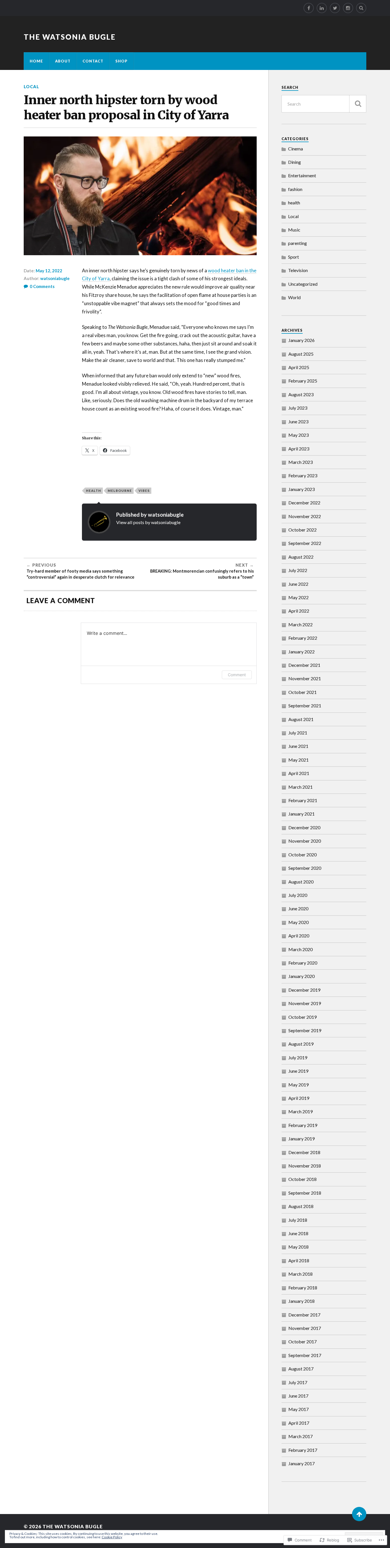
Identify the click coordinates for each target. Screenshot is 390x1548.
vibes (144, 490)
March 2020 (300, 949)
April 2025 (298, 367)
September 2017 (304, 1355)
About (63, 61)
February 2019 (302, 1125)
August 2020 (300, 881)
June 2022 (298, 584)
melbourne (120, 490)
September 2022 (304, 543)
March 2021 (300, 787)
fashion (295, 189)
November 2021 (304, 678)
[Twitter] (335, 8)
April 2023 (298, 448)
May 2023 (298, 435)
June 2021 (298, 746)
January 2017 (301, 1463)
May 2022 (298, 597)
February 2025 (302, 380)
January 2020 (301, 976)
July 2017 (297, 1382)
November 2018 (304, 1165)
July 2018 (297, 1220)
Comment (237, 674)
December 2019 (304, 990)
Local (31, 86)
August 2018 (300, 1206)
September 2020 (304, 868)
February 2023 (302, 475)
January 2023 (301, 489)
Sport (293, 256)
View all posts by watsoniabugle (148, 522)
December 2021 (304, 665)
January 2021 (301, 813)
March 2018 (300, 1274)
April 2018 (298, 1260)
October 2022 (302, 529)
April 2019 (298, 1098)
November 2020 (304, 841)
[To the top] (359, 1514)
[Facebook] (308, 8)
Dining (294, 162)
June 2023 (298, 421)
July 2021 (297, 732)
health (93, 490)
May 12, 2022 (49, 270)
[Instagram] (348, 8)
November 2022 (304, 516)
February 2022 (302, 638)
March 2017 (300, 1436)
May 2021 (298, 759)
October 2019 (302, 1017)
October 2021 (302, 692)
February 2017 (302, 1450)
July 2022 (297, 570)
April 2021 (298, 773)
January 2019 (301, 1138)
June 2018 (298, 1233)
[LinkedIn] (322, 8)
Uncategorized (302, 284)
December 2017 (304, 1314)
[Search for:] (324, 103)
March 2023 (300, 462)
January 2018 (301, 1301)
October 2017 (302, 1341)
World (294, 297)
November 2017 (304, 1328)
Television (298, 270)
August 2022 (300, 556)
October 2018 (302, 1179)
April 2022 (298, 610)
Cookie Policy (112, 1537)
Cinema (295, 148)
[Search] (361, 8)
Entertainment (302, 175)
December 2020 (304, 827)
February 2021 (302, 800)
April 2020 (298, 935)
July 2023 (297, 407)
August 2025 (300, 354)
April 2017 (298, 1423)
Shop (121, 61)
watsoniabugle (55, 278)
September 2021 (304, 705)
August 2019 (300, 1043)
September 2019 (304, 1030)
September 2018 (304, 1192)
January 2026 (301, 340)
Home (36, 61)
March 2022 (300, 624)
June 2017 (298, 1395)
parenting (297, 243)
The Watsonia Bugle (70, 37)
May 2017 (298, 1409)
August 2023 (300, 394)
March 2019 (300, 1111)
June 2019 (298, 1071)
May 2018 (298, 1246)
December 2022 (304, 502)
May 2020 (298, 922)
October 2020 (302, 854)
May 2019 (298, 1084)
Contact (93, 61)
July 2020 (297, 895)
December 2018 (304, 1152)
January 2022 (301, 651)
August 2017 (300, 1368)
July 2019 (297, 1057)
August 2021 (300, 719)
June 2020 (298, 908)
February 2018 (302, 1287)
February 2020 (302, 962)
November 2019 (304, 1003)
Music (294, 229)
